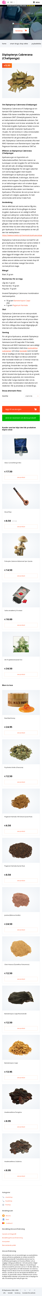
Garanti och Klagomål (9, 1234)
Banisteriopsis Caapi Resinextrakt (15, 1014)
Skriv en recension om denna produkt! (20, 418)
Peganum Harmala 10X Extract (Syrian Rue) (18, 817)
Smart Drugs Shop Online (19, 43)
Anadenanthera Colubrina (13, 1161)
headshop (8, 1201)
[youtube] (35, 1290)
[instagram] (25, 1290)
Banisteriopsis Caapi (22, 300)
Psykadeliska (36, 43)
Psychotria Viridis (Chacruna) (13, 767)
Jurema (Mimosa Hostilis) (12, 915)
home (4, 43)
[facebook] (21, 1290)
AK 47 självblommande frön (13, 660)
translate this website (28, 1293)
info (4, 1293)
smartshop (8, 1197)
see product (21, 477)
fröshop (8, 1205)
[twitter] (30, 1290)
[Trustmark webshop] (4, 2)
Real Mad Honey (9, 718)
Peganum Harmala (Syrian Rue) (14, 866)
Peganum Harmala (20, 305)
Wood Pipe (8, 512)
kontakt (10, 1293)
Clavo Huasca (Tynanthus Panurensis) (16, 964)
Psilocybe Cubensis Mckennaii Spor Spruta (18, 561)
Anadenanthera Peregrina (13, 1112)
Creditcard (9, 1223)
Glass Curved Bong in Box (12, 463)
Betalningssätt (7, 1211)
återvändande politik (9, 1245)
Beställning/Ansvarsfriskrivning (12, 1238)
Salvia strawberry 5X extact (13, 610)
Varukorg (19, 31)
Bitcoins (8, 1216)
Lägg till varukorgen (13, 409)
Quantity (5, 396)
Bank (7, 1219)
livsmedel (23, 351)
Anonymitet (6, 1241)
